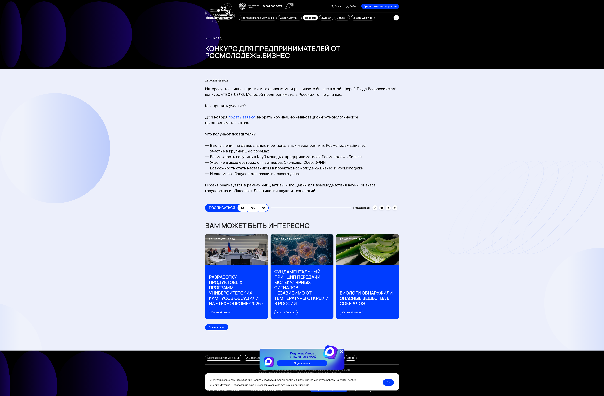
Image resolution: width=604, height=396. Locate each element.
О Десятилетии (255, 357)
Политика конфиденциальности (265, 390)
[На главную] (220, 11)
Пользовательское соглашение (222, 390)
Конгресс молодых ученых (223, 357)
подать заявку (242, 117)
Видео (351, 357)
